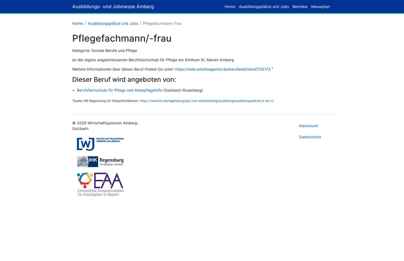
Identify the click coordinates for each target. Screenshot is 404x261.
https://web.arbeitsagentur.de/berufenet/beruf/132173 (223, 69)
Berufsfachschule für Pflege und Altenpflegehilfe (119, 90)
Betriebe (300, 6)
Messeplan (320, 6)
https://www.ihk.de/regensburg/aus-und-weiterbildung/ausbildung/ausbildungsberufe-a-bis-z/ (207, 101)
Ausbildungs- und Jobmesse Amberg (113, 6)
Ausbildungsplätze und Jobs (264, 6)
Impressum (308, 125)
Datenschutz (310, 137)
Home (230, 6)
